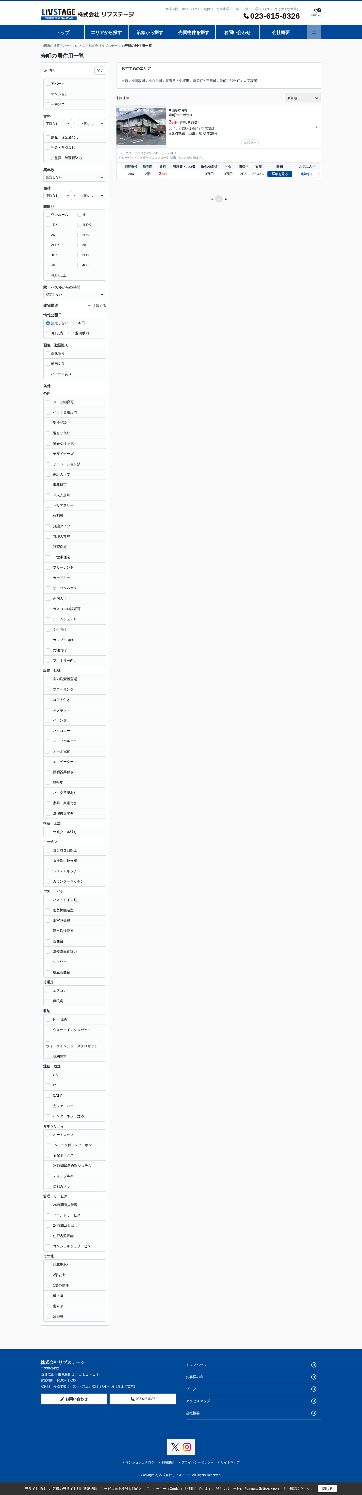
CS (55, 1075)
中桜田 (184, 81)
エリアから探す (106, 32)
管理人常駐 (61, 536)
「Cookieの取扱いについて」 (263, 1489)
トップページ (196, 1365)
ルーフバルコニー (67, 741)
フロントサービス (67, 1215)
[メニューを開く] (314, 32)
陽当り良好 (61, 433)
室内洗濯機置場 (65, 679)
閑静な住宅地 (63, 443)
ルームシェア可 (65, 619)
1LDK (86, 225)
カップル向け (63, 640)
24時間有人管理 (65, 1205)
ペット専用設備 (65, 412)
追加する (307, 174)
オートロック (63, 1135)
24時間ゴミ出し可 (67, 1225)
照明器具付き (63, 772)
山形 (191, 133)
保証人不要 (61, 474)
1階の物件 (61, 1285)
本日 (81, 323)
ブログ (191, 1389)
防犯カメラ (61, 1186)
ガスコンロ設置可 (67, 609)
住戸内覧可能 (63, 1236)
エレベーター (63, 762)
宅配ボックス (63, 1155)
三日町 (211, 81)
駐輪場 (58, 782)
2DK (85, 235)
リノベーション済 (67, 464)
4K (53, 265)
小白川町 (155, 81)
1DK (54, 225)
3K (84, 245)
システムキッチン (67, 871)
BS (55, 1085)
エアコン (60, 991)
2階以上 (59, 1275)
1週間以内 (81, 333)
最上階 (58, 1296)
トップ (62, 32)
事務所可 (60, 485)
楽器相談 (60, 423)
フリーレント (63, 567)
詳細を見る (280, 174)
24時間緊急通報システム (72, 1166)
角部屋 (58, 1316)
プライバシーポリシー (197, 1462)
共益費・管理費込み (66, 158)
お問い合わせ (237, 32)
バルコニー (61, 731)
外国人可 (60, 598)
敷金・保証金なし (65, 137)
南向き (58, 1306)
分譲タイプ (61, 526)
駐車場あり (61, 1265)
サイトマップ (230, 1462)
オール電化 (61, 751)
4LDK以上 (58, 275)
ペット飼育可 (63, 402)
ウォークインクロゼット (72, 1030)
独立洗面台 (61, 972)
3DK (54, 255)
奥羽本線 (178, 133)
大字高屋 (250, 81)
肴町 (223, 81)
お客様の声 (194, 1377)
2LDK (55, 245)
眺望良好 (60, 547)
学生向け (60, 629)
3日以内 (57, 333)
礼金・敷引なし (63, 147)
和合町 (235, 81)
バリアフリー (63, 505)
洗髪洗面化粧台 (65, 951)
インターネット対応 (68, 1116)
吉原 (124, 81)
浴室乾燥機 (61, 920)
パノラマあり (61, 374)
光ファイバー (63, 1106)
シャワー (60, 962)
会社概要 (281, 32)
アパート (58, 84)
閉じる (327, 1489)
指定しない (59, 323)
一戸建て (58, 104)
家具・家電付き (65, 803)
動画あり (58, 364)
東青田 (170, 81)
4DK (85, 265)
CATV (57, 1095)
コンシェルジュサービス (72, 1246)
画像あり (58, 353)
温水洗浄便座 (63, 931)
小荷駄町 (138, 81)
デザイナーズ (63, 454)
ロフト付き (61, 700)
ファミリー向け (65, 660)
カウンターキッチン (68, 881)
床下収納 (60, 1019)
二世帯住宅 (61, 557)
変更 (100, 70)
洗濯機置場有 (63, 813)
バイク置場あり (65, 793)
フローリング (63, 689)
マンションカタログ (140, 1462)
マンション (59, 94)
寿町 (184, 110)
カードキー (61, 578)
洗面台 (58, 941)
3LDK (86, 255)
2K (53, 235)
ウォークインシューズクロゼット (72, 1046)
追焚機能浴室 (63, 910)
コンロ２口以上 (65, 850)
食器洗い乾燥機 (65, 861)
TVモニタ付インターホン (72, 1145)
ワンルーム (59, 215)
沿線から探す (150, 32)
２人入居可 (61, 495)
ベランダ (60, 720)
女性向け (60, 650)
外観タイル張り (65, 832)
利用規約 (168, 1462)
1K (84, 215)
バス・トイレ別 (65, 900)
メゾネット (61, 710)
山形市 (176, 110)
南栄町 (198, 81)
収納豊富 (60, 1056)
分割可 (58, 516)
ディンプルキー (65, 1176)
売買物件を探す (193, 32)
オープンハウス (65, 588)
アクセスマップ (198, 1401)
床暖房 (58, 1001)
